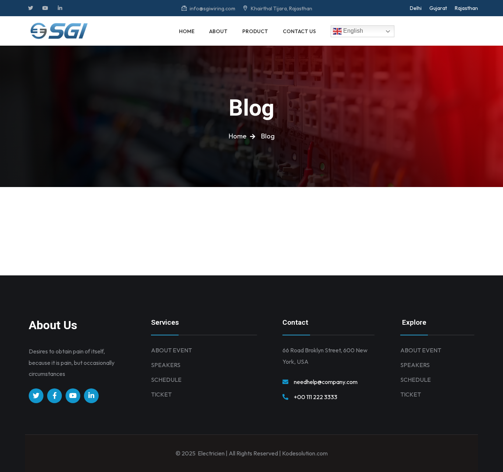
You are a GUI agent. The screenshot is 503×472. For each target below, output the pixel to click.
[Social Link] (30, 8)
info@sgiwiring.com (212, 8)
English (352, 31)
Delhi (416, 8)
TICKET (161, 394)
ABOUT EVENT (171, 350)
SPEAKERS (165, 365)
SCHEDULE (166, 379)
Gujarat (438, 8)
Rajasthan (466, 8)
